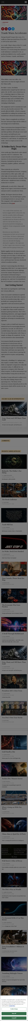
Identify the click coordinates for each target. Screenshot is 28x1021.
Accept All (14, 1018)
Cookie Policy (12, 1005)
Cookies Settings (14, 1009)
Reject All (14, 1013)
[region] (14, 1008)
